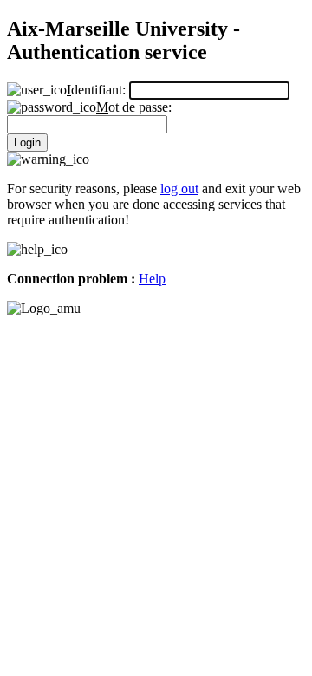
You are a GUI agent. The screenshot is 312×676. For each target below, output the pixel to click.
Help (152, 278)
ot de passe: (134, 107)
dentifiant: (98, 89)
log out (179, 188)
